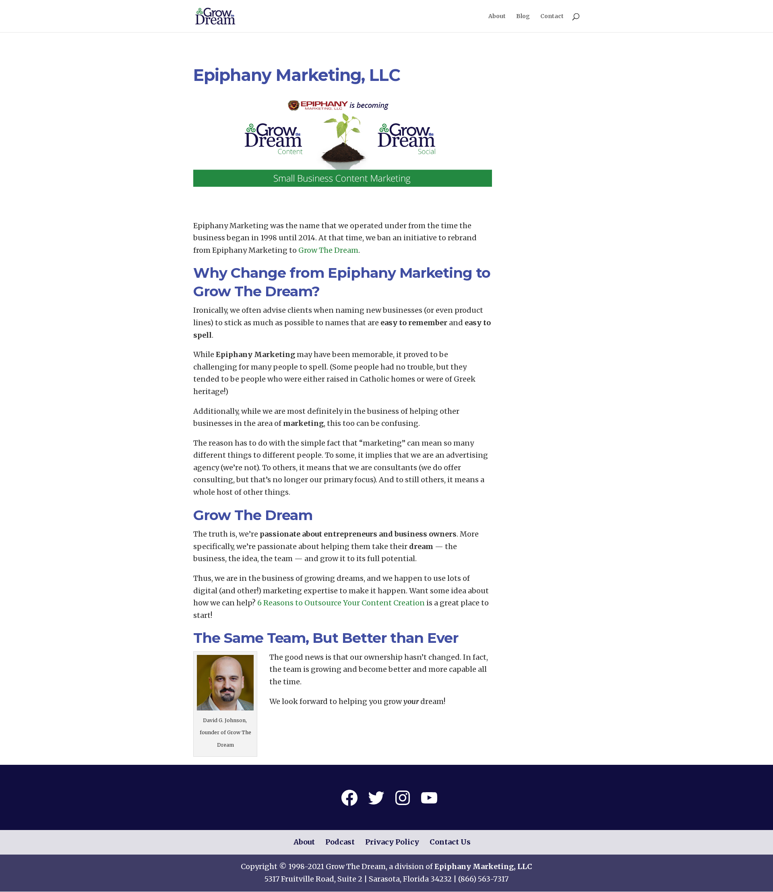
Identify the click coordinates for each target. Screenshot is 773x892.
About (497, 16)
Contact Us (450, 842)
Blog (523, 16)
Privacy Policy (392, 842)
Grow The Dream (328, 250)
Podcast (340, 842)
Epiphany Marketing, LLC (483, 866)
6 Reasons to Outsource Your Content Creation (341, 602)
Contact (552, 16)
